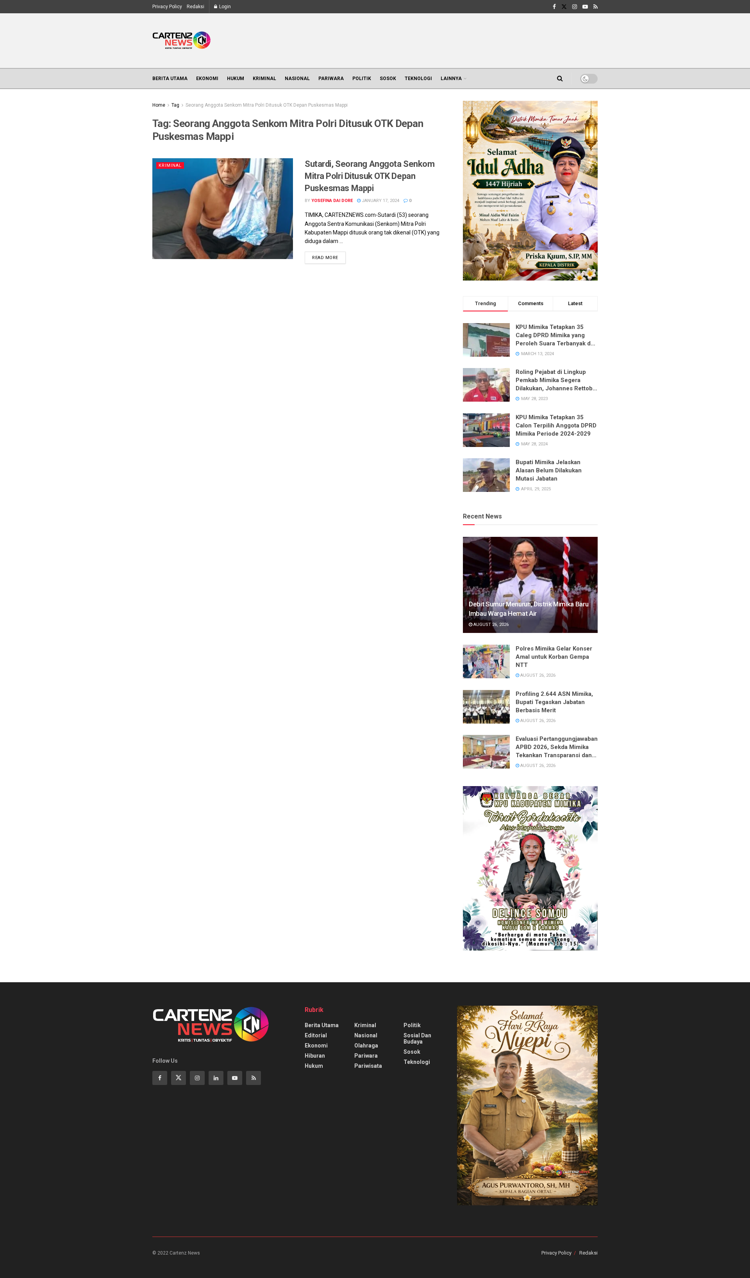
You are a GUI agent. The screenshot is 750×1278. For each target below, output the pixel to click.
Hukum (235, 78)
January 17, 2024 (380, 200)
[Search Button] (560, 78)
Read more (329, 256)
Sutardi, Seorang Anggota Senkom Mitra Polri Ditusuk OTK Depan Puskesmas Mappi (369, 176)
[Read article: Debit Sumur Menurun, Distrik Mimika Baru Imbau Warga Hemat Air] (530, 585)
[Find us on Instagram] (574, 7)
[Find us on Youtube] (585, 7)
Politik (361, 78)
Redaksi (195, 6)
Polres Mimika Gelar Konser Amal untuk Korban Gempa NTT (554, 656)
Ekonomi (207, 78)
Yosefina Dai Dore (332, 200)
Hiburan (315, 1056)
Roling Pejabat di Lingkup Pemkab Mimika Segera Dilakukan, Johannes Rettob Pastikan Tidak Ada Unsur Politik (554, 380)
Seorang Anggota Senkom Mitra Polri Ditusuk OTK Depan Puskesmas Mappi (267, 105)
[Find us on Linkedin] (216, 1078)
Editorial (316, 1035)
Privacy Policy (167, 6)
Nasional (297, 78)
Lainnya (451, 78)
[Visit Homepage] (181, 40)
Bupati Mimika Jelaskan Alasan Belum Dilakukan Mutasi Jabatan (549, 470)
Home (158, 105)
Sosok (388, 78)
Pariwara (331, 78)
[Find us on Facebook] (554, 7)
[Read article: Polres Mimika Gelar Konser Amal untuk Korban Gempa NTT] (486, 661)
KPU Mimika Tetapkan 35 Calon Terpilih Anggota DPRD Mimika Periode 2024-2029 (556, 425)
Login (224, 6)
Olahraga (366, 1045)
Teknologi (418, 78)
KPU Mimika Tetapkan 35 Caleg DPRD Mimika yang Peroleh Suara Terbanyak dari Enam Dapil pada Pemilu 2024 (557, 336)
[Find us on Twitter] (564, 7)
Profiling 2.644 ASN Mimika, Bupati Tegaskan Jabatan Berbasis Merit (554, 702)
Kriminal (264, 78)
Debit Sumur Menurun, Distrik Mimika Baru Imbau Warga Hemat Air (528, 608)
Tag (175, 105)
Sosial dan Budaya (417, 1038)
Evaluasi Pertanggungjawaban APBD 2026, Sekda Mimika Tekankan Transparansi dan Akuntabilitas (557, 747)
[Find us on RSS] (595, 7)
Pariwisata (368, 1066)
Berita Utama (170, 78)
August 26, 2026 (490, 624)
